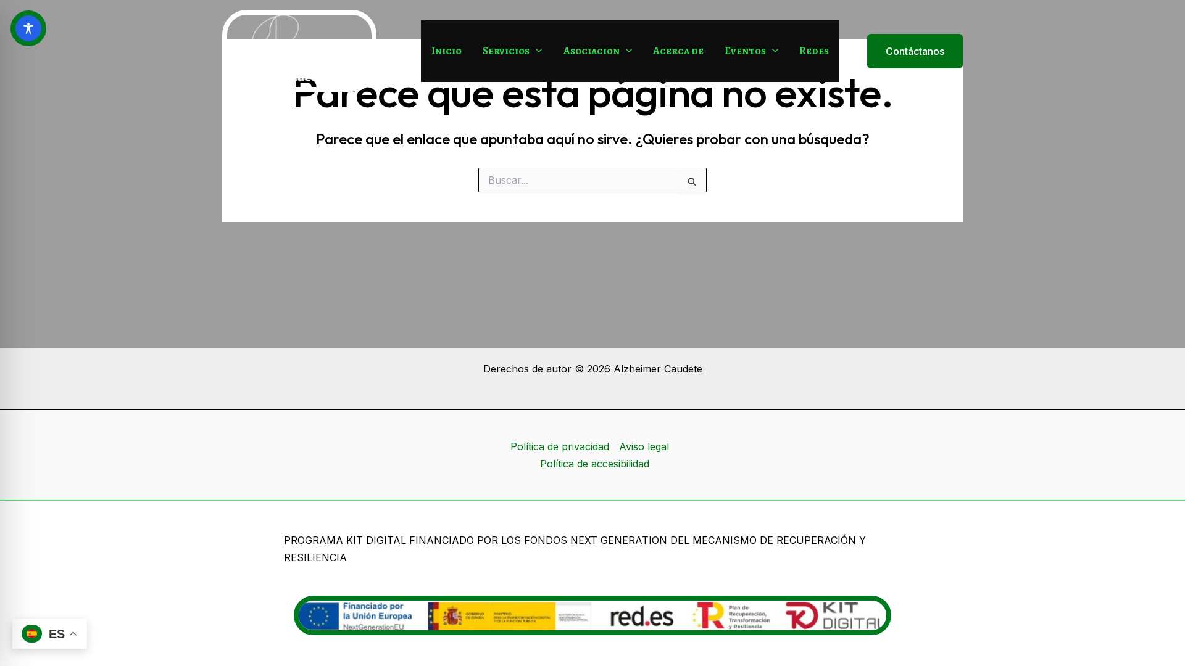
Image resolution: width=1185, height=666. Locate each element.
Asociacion (591, 51)
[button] (536, 51)
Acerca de (678, 51)
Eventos (745, 51)
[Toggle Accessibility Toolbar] (28, 28)
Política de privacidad (559, 446)
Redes (814, 51)
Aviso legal (644, 446)
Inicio (446, 51)
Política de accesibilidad (594, 464)
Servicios (506, 51)
